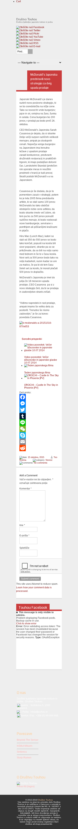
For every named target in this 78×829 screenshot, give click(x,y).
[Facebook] (39, 397)
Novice (49, 460)
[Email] (39, 441)
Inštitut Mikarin (24, 745)
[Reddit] (39, 448)
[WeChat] (39, 429)
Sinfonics (22, 751)
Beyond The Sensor (27, 739)
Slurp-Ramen (24, 757)
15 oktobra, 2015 (36, 457)
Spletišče (24, 547)
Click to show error (26, 623)
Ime (22, 525)
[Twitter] (39, 410)
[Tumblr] (39, 416)
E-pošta (24, 535)
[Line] (39, 422)
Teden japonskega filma (37, 372)
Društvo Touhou (45, 800)
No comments (40, 463)
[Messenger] (39, 403)
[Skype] (39, 435)
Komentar (25, 488)
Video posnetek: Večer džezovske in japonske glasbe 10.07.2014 (40, 360)
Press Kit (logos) (26, 786)
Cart (18, 1)
